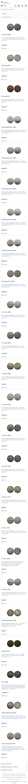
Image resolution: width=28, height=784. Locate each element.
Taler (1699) (5, 682)
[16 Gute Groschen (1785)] (14, 736)
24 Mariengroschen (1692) (9, 713)
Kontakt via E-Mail (6, 764)
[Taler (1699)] (14, 674)
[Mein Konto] (22, 5)
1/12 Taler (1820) (6, 34)
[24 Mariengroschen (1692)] (14, 705)
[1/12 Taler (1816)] (14, 397)
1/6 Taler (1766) (6, 589)
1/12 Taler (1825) (6, 312)
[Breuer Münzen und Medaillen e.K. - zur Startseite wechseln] (5, 2)
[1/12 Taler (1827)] (14, 458)
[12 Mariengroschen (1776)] (14, 612)
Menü (5, 6)
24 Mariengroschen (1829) (9, 250)
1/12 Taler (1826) (6, 343)
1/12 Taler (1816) (6, 404)
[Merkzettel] (18, 5)
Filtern (4, 13)
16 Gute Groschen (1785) (8, 743)
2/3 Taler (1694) (6, 558)
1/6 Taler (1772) (6, 497)
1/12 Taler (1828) (6, 373)
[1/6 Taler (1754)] (14, 520)
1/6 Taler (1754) (6, 528)
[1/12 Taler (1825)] (14, 304)
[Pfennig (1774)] (14, 643)
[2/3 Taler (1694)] (14, 551)
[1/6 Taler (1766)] (14, 582)
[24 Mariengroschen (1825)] (14, 150)
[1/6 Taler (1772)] (14, 489)
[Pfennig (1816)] (14, 88)
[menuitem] (4, 5)
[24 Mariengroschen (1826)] (14, 181)
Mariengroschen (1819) (8, 281)
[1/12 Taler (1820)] (14, 27)
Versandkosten (22, 774)
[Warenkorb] (25, 5)
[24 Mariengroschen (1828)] (14, 119)
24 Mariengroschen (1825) (9, 158)
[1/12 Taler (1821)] (14, 427)
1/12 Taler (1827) (6, 466)
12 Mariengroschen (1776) (9, 620)
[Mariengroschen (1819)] (14, 273)
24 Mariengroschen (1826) (9, 189)
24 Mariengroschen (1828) (9, 127)
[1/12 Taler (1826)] (14, 335)
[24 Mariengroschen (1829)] (14, 242)
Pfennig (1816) (5, 96)
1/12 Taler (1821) (6, 435)
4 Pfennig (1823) (6, 65)
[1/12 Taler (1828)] (14, 366)
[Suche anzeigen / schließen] (15, 5)
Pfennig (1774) (5, 651)
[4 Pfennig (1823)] (14, 58)
